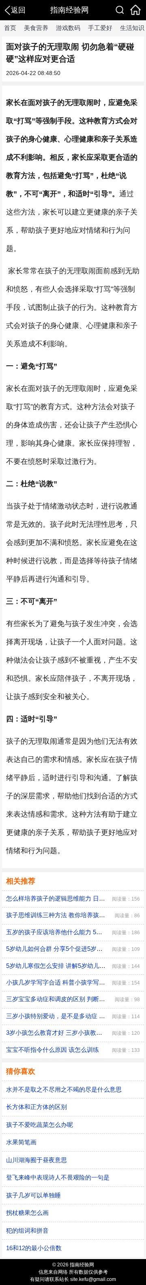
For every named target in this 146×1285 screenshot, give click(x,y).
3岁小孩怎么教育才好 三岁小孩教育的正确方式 (69, 1032)
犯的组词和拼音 (27, 1230)
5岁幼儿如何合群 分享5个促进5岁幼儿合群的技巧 (72, 948)
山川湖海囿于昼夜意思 (36, 1159)
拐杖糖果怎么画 (27, 1212)
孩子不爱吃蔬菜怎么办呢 (39, 1124)
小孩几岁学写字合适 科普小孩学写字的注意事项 (70, 982)
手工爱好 (100, 27)
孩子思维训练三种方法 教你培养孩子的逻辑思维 (70, 915)
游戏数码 (68, 27)
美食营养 (36, 27)
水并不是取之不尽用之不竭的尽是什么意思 (64, 1089)
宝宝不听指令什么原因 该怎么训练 (52, 1049)
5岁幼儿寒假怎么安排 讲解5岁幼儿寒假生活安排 (71, 965)
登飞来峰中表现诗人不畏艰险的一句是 (58, 1177)
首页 (10, 27)
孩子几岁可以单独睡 (33, 1195)
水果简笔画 (21, 1142)
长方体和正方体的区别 (36, 1106)
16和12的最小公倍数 (34, 1247)
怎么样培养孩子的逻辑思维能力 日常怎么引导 (67, 898)
